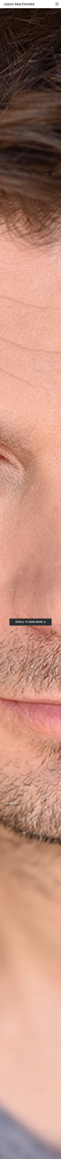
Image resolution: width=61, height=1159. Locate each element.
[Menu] (57, 4)
